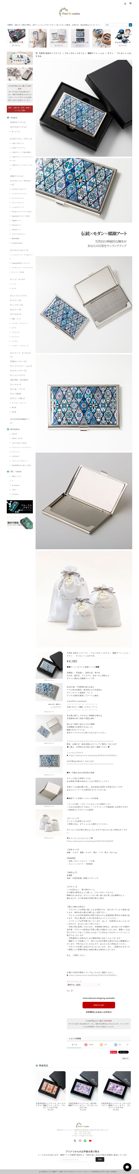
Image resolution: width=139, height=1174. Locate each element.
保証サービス (16, 476)
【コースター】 (16, 384)
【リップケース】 (17, 305)
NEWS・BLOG (17, 438)
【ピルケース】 (16, 309)
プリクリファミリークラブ (21, 447)
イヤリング (15, 332)
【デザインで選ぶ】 (17, 398)
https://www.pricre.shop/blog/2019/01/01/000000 (90, 841)
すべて (74, 1044)
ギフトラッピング (74, 981)
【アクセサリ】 (16, 314)
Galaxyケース (16, 230)
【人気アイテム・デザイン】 (21, 139)
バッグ (14, 284)
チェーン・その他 (18, 272)
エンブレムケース (18, 198)
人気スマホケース (18, 143)
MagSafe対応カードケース (21, 263)
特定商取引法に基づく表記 (21, 465)
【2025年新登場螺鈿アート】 (20, 421)
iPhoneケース (16, 225)
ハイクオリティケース (19, 194)
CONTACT (16, 456)
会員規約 (114, 1171)
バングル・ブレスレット (20, 323)
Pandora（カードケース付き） (22, 212)
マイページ (16, 452)
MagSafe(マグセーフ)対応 (21, 216)
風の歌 (14, 407)
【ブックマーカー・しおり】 (21, 366)
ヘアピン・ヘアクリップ (20, 346)
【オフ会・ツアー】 (17, 389)
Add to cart (99, 1005)
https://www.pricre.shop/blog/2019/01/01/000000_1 (93, 755)
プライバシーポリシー (20, 461)
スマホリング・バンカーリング (22, 268)
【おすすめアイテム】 (18, 127)
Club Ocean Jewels (19, 443)
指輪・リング (16, 319)
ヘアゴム (15, 341)
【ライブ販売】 (16, 394)
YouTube (15, 494)
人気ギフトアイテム (18, 148)
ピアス (14, 328)
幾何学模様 (15, 238)
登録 (100, 1159)
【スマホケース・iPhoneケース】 (20, 183)
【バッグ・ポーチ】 (17, 279)
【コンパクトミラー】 (18, 296)
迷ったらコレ (16, 131)
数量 (68, 991)
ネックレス (15, 337)
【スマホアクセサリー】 (19, 250)
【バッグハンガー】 (17, 375)
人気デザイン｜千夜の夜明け (21, 152)
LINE (14, 490)
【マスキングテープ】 (18, 370)
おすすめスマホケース (19, 189)
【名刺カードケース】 (18, 361)
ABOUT (14, 434)
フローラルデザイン (18, 234)
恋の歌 (14, 412)
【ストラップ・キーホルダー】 (20, 355)
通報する (125, 1058)
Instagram (16, 485)
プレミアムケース (18, 203)
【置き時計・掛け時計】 (19, 380)
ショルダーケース (18, 207)
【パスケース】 (16, 300)
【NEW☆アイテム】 (18, 122)
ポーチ (14, 288)
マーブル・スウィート (19, 403)
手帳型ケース (16, 221)
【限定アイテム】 (17, 176)
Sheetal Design (17, 243)
